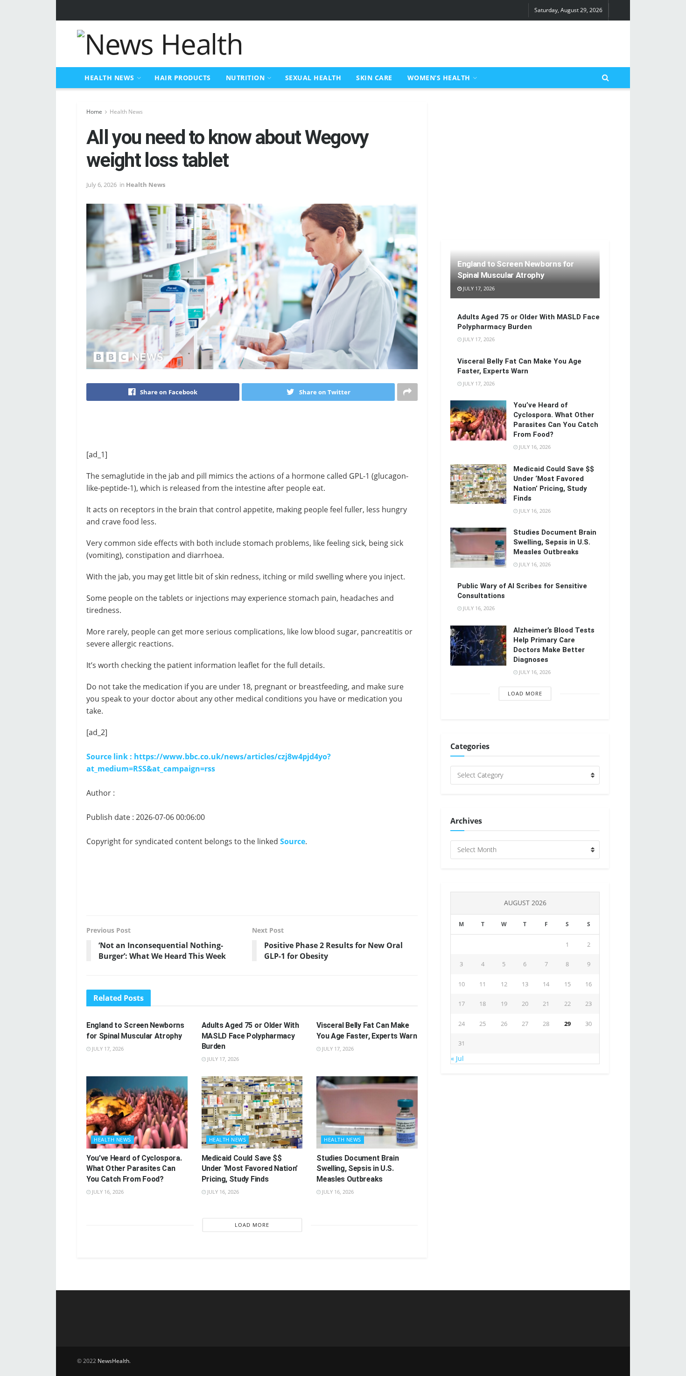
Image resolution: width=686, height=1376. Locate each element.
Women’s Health (438, 77)
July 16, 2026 (107, 1191)
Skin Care (374, 77)
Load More (252, 1224)
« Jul (457, 1058)
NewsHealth (113, 1361)
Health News (109, 77)
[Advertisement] (439, 42)
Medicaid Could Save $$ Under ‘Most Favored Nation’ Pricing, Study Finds (250, 1168)
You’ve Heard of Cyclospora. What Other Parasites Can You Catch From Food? (134, 1168)
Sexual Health (313, 77)
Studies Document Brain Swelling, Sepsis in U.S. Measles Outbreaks (357, 1168)
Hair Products (182, 77)
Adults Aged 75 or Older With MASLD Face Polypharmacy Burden (250, 1036)
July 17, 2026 (107, 1048)
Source (292, 841)
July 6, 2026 (101, 184)
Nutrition (245, 77)
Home (94, 112)
